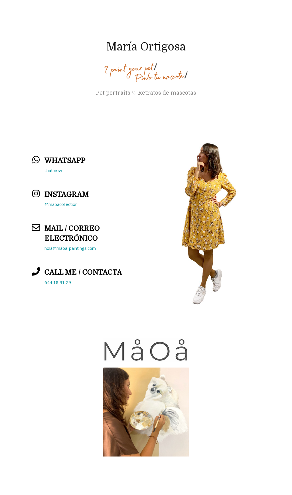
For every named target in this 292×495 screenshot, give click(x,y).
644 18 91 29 (57, 282)
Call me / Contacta (83, 272)
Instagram (66, 194)
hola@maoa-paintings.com (70, 248)
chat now (53, 170)
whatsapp (65, 160)
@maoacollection (61, 204)
